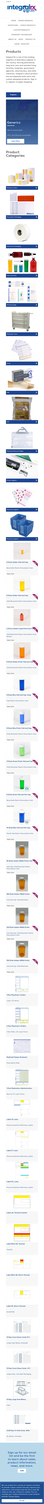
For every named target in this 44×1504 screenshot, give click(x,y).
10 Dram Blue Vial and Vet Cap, (18, 828)
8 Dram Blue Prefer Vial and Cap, (19, 728)
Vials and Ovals (12, 275)
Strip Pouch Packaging (14, 246)
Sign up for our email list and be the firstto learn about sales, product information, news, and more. (22, 1459)
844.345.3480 (31, 9)
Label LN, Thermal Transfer (17, 1213)
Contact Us (30, 7)
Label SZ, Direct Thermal (16, 1306)
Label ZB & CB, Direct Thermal (18, 1275)
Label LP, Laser (12, 1119)
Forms (8, 363)
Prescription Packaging (14, 217)
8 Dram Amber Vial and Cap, (17, 562)
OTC (8, 422)
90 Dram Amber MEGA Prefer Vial (19, 861)
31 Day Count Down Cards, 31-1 (18, 1368)
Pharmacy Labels (12, 187)
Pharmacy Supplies (12, 539)
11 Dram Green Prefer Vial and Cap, (20, 761)
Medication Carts (12, 334)
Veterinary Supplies (13, 509)
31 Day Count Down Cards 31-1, (18, 1337)
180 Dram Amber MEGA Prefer (18, 894)
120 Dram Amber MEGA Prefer (18, 927)
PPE (8, 392)
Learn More (15, 141)
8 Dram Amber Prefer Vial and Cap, (20, 662)
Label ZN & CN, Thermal (16, 1244)
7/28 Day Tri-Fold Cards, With (18, 1430)
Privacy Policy (14, 1496)
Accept (22, 1500)
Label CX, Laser (13, 1182)
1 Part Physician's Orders (16, 995)
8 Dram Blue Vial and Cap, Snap (19, 695)
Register (13, 95)
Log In (8, 1)
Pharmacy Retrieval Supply (15, 451)
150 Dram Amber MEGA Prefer (18, 960)
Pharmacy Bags (11, 305)
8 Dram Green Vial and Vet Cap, (19, 794)
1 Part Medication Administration (19, 1088)
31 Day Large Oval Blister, (16, 1399)
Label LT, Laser (12, 1150)
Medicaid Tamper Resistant (17, 1057)
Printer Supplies (12, 480)
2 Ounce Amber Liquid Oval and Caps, (21, 629)
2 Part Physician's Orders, (16, 1026)
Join (22, 1471)
